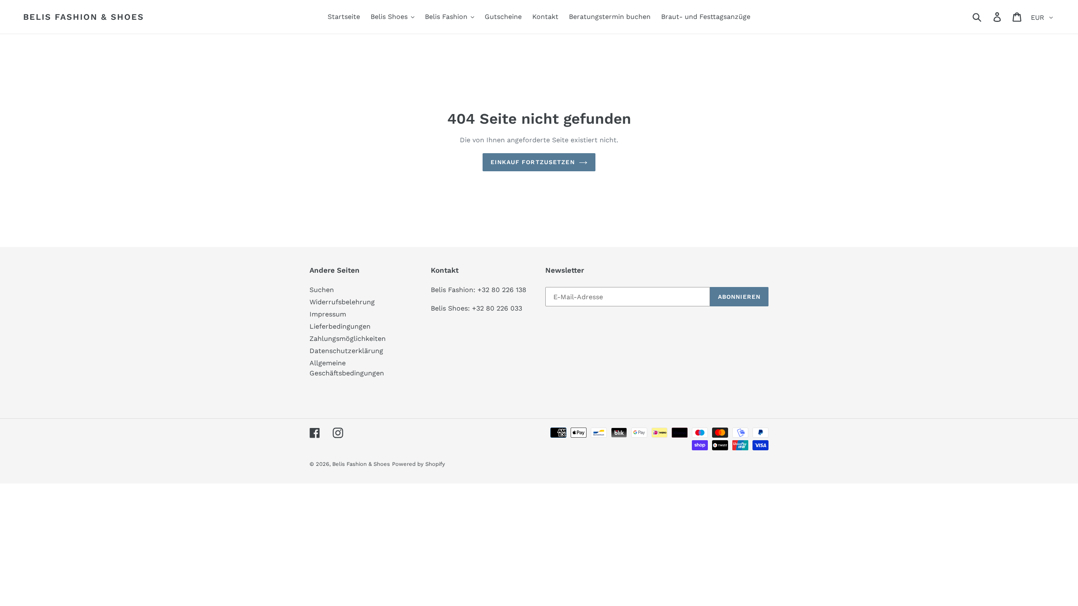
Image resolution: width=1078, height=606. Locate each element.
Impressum (328, 314)
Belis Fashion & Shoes (83, 17)
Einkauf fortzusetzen (532, 162)
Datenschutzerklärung (346, 351)
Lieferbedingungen (340, 326)
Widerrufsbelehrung (342, 302)
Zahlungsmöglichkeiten (348, 339)
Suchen (322, 290)
